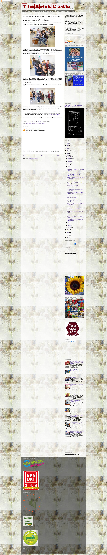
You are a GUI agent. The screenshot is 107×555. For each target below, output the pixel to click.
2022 (68, 148)
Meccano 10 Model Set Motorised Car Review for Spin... (74, 181)
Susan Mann (28, 128)
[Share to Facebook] (47, 121)
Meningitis (63, 11)
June (69, 166)
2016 (68, 230)
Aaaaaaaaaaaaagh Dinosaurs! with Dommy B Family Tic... (74, 214)
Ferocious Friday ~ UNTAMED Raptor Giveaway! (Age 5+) (74, 187)
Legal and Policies (70, 11)
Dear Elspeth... (73, 377)
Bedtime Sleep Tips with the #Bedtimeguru (75, 394)
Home (24, 11)
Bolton (27, 123)
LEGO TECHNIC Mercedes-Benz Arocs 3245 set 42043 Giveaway (76, 423)
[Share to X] (46, 121)
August (69, 163)
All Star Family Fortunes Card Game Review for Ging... (74, 175)
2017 (68, 229)
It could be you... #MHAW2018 (73, 199)
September (70, 161)
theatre (43, 123)
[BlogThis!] (45, 121)
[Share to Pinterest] (48, 121)
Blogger (73, 551)
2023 (68, 147)
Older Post (59, 155)
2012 (68, 237)
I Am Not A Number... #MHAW (73, 185)
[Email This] (44, 121)
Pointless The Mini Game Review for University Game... (74, 207)
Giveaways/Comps (50, 11)
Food (58, 11)
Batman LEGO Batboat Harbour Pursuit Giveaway (76, 370)
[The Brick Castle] (75, 244)
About (29, 11)
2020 (68, 151)
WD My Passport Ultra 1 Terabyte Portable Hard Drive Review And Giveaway (76, 362)
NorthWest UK (38, 123)
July (68, 164)
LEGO (33, 11)
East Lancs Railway (44, 51)
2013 (68, 235)
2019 (68, 153)
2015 (68, 232)
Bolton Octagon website (55, 114)
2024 (68, 145)
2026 (68, 142)
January (69, 227)
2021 (68, 150)
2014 (68, 234)
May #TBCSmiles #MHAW (72, 197)
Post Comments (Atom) (32, 158)
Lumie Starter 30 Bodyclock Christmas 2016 (75, 401)
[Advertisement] (71, 94)
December (70, 156)
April (69, 222)
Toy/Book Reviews (41, 11)
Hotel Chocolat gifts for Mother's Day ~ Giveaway (76, 416)
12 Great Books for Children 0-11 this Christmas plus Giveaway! (76, 408)
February (69, 225)
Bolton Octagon (32, 123)
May (69, 168)
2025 (68, 143)
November (70, 158)
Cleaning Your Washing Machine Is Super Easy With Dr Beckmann (77, 432)
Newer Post (26, 155)
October (69, 159)
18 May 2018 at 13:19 (36, 128)
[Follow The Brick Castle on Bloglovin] (70, 341)
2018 (68, 155)
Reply (27, 132)
